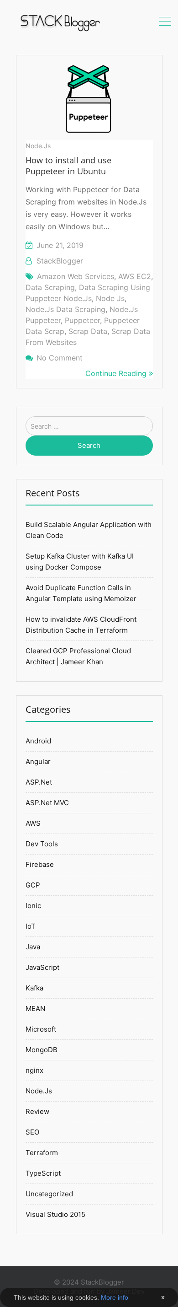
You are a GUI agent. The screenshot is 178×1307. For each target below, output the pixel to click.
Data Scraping (50, 287)
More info (114, 1297)
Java (33, 946)
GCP (33, 885)
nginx (34, 1070)
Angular (38, 761)
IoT (31, 926)
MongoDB (42, 1049)
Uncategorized (49, 1193)
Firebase (40, 864)
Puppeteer (82, 320)
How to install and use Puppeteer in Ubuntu (68, 166)
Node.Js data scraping (65, 309)
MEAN (35, 1008)
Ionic (33, 905)
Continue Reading (117, 373)
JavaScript (42, 967)
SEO (32, 1132)
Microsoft (41, 1029)
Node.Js (38, 146)
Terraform (42, 1152)
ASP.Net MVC (47, 802)
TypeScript (43, 1173)
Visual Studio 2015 (55, 1214)
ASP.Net (39, 782)
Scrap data (87, 331)
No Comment (60, 357)
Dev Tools (42, 843)
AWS (33, 823)
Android (38, 741)
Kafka (34, 988)
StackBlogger (60, 260)
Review (37, 1111)
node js (110, 298)
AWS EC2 (134, 276)
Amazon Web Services (75, 276)
